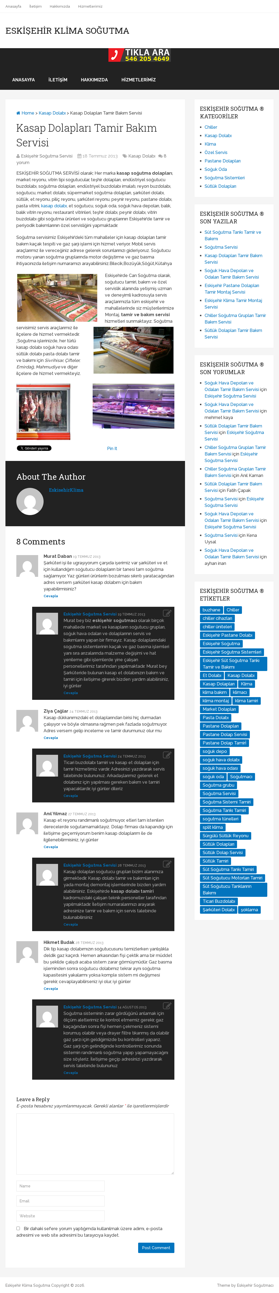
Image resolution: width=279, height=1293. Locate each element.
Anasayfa (13, 6)
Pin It (112, 448)
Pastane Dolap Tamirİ (224, 743)
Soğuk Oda (216, 169)
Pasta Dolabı (216, 717)
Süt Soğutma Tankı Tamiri (228, 869)
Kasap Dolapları (219, 683)
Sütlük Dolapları (220, 186)
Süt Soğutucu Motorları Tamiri (232, 878)
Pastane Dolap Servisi (225, 734)
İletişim (35, 6)
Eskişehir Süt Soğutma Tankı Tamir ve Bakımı (231, 664)
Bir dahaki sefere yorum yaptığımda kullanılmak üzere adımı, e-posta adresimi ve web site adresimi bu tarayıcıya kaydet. (89, 1232)
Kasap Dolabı (52, 113)
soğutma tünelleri (220, 818)
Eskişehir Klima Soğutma (67, 30)
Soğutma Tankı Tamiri (224, 810)
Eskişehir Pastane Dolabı (227, 635)
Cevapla (51, 596)
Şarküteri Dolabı (219, 909)
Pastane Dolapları (223, 161)
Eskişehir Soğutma (221, 643)
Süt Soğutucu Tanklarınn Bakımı (227, 889)
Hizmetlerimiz (90, 6)
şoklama (249, 909)
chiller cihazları (217, 618)
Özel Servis (216, 152)
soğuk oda (213, 776)
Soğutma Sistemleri (225, 177)
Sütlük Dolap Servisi (223, 852)
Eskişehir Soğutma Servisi (46, 156)
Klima (210, 144)
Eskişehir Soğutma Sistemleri (232, 652)
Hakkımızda (60, 6)
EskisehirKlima (66, 490)
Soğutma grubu (218, 785)
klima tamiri (246, 700)
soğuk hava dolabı (221, 759)
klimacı (240, 692)
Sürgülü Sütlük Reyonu (225, 835)
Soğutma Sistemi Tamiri (227, 802)
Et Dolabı (212, 675)
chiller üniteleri (217, 626)
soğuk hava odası (220, 768)
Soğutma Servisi (221, 247)
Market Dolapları (219, 709)
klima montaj (216, 700)
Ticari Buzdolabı (219, 901)
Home (27, 113)
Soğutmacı (241, 776)
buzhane (211, 609)
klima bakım (215, 692)
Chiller (211, 127)
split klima (213, 827)
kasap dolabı (54, 205)
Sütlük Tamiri (215, 861)
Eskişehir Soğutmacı (255, 1285)
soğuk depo (215, 751)
